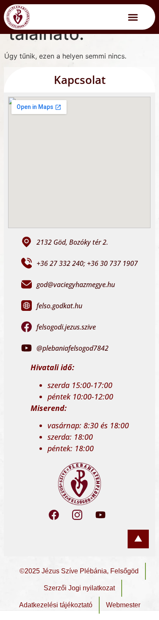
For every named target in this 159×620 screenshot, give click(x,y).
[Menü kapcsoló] (133, 17)
